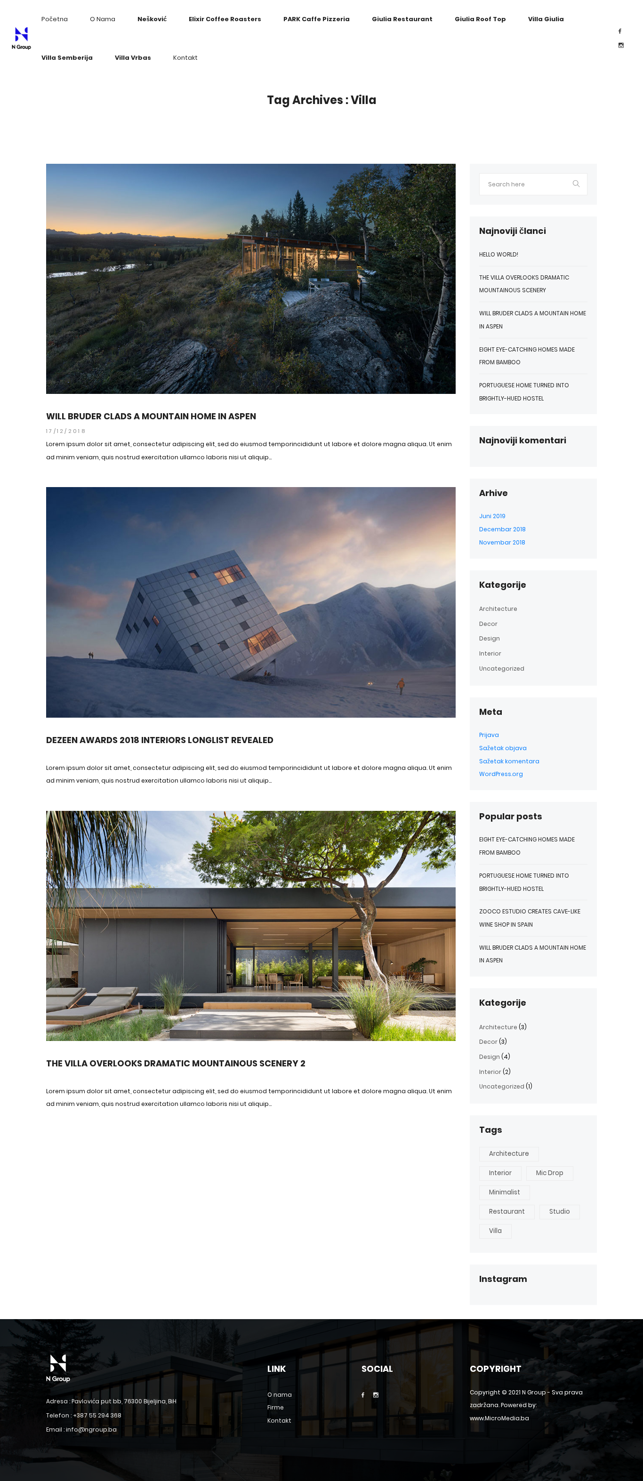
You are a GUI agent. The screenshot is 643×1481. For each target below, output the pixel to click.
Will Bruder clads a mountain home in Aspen (151, 416)
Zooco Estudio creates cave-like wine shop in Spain (529, 918)
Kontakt (185, 57)
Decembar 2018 (502, 529)
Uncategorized (501, 668)
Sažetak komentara (509, 761)
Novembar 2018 (502, 542)
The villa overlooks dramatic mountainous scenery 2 (175, 1063)
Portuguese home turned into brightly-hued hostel (524, 391)
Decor (488, 624)
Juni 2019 (492, 516)
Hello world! (498, 254)
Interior (490, 653)
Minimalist (504, 1192)
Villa (495, 1230)
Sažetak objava (503, 748)
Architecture (498, 609)
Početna (54, 19)
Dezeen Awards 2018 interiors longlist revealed (159, 740)
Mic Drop (549, 1173)
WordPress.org (501, 774)
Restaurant (507, 1211)
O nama (102, 19)
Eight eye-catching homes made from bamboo (527, 356)
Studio (559, 1211)
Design (489, 638)
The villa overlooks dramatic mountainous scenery (524, 284)
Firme (275, 1407)
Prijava (489, 735)
